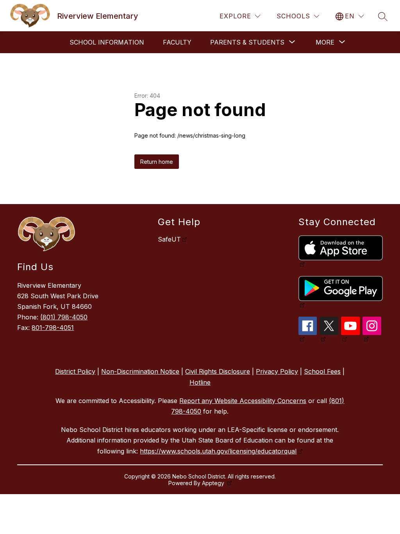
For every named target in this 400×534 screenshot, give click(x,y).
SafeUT (169, 239)
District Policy (75, 371)
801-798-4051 (53, 328)
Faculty (177, 42)
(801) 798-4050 (64, 317)
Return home (156, 161)
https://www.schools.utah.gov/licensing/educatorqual (218, 451)
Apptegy (214, 483)
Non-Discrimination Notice (140, 371)
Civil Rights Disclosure (217, 371)
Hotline (200, 382)
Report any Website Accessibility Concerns (242, 401)
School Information (107, 42)
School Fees (322, 371)
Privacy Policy (277, 371)
